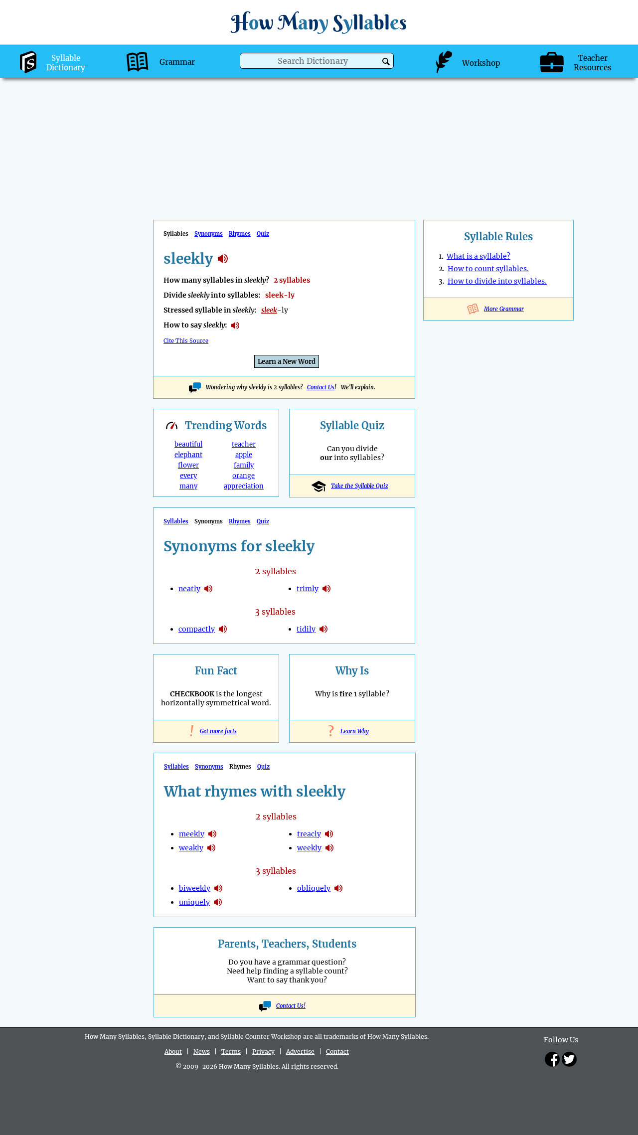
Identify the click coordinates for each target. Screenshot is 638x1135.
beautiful (188, 444)
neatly (189, 588)
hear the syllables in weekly (329, 848)
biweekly (194, 888)
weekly (309, 847)
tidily (306, 629)
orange (243, 476)
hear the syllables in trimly (326, 589)
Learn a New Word (287, 361)
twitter (569, 1059)
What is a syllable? (478, 256)
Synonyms (208, 233)
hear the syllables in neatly (208, 589)
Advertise (300, 1051)
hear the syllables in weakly (211, 848)
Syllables (175, 521)
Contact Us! (291, 1005)
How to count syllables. (488, 268)
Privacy (263, 1051)
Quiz (263, 233)
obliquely (313, 888)
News (201, 1051)
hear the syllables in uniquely (218, 902)
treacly (309, 833)
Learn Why (352, 731)
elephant (188, 455)
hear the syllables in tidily (323, 629)
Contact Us (320, 387)
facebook (552, 1059)
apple (243, 455)
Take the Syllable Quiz (359, 486)
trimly (308, 588)
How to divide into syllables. (497, 281)
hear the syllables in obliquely (338, 888)
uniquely (194, 902)
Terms (231, 1051)
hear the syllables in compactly (223, 629)
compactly (196, 629)
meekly (191, 833)
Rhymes (240, 233)
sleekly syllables (223, 259)
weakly (191, 847)
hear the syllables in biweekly (218, 888)
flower (188, 465)
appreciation (244, 486)
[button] (386, 61)
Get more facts (216, 731)
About (173, 1051)
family (244, 465)
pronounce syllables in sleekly (235, 325)
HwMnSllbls (319, 22)
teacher (244, 444)
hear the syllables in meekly (212, 834)
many (188, 486)
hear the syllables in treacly (329, 834)
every (188, 476)
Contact (337, 1051)
